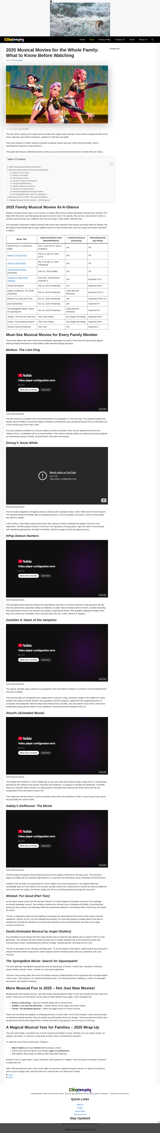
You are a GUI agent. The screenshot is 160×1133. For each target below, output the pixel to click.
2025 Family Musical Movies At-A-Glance (25, 167)
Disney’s (16, 263)
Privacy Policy (105, 40)
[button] (51, 1)
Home (82, 40)
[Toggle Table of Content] (110, 163)
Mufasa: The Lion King (21, 173)
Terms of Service (80, 1114)
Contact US (120, 40)
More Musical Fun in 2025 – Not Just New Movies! (28, 197)
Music (11, 1077)
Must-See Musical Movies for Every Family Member (28, 170)
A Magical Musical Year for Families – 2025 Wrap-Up (29, 200)
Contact (80, 1108)
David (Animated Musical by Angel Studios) (28, 191)
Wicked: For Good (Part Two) (23, 189)
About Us (143, 40)
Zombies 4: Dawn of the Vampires (25, 181)
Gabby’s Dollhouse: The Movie (24, 186)
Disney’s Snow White (20, 175)
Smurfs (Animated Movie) (22, 183)
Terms (132, 40)
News (91, 40)
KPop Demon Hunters (21, 178)
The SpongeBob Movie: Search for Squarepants (30, 194)
